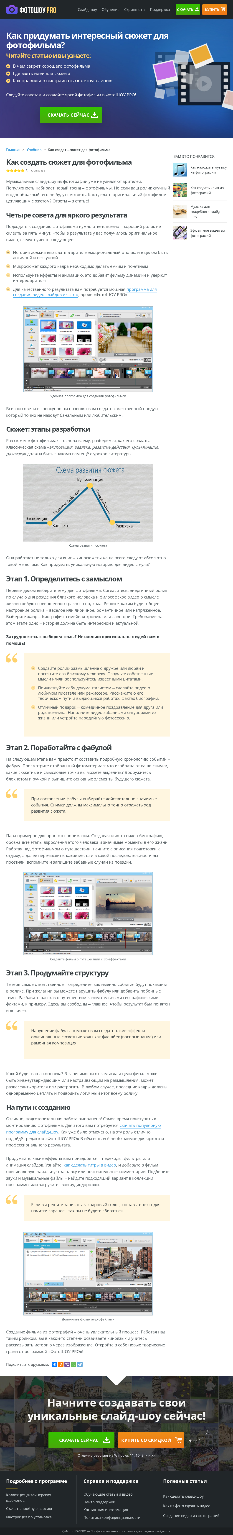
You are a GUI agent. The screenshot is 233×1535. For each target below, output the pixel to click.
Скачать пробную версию (29, 1508)
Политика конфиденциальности (112, 1517)
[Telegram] (80, 1364)
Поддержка (160, 9)
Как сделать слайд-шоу (183, 1496)
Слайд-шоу (87, 9)
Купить (212, 9)
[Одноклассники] (60, 1364)
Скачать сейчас (79, 1440)
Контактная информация (106, 1509)
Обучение (110, 9)
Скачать (185, 9)
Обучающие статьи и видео (108, 1494)
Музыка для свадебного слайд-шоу (205, 211)
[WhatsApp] (73, 1364)
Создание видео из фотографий (191, 1515)
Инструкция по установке (29, 1517)
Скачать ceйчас (68, 115)
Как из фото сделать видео (186, 1505)
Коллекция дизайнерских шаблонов (28, 1497)
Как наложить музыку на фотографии (208, 170)
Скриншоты (134, 9)
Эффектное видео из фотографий (207, 233)
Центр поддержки (99, 1501)
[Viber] (67, 1364)
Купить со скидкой (146, 1440)
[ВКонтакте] (54, 1364)
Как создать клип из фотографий (207, 190)
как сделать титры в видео (90, 1165)
